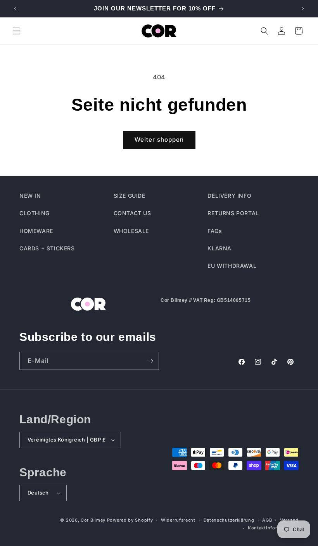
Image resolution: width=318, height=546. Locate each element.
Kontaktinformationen (273, 528)
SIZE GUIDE (129, 195)
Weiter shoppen (159, 139)
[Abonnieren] (150, 361)
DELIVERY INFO (229, 195)
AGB (267, 520)
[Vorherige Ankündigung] (15, 8)
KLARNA (219, 248)
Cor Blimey (93, 520)
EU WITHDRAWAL (231, 265)
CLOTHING (34, 213)
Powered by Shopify (130, 520)
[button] (16, 30)
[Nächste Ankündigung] (302, 8)
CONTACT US (132, 213)
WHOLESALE (131, 231)
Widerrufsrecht (178, 520)
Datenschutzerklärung (229, 520)
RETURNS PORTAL (233, 213)
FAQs (214, 231)
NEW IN (30, 195)
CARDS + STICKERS (47, 248)
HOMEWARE (36, 231)
